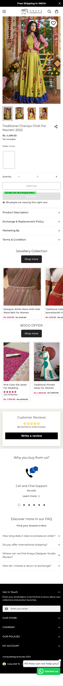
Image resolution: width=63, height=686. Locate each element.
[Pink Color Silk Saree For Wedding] (16, 361)
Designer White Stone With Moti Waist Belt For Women (22, 311)
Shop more (31, 259)
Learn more (30, 496)
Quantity (7, 176)
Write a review (31, 435)
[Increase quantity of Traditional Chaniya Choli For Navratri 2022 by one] (56, 176)
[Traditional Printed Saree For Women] (47, 361)
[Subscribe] (56, 609)
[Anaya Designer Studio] (31, 11)
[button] (56, 11)
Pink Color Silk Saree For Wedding (15, 386)
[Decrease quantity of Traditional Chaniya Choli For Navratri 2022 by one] (19, 176)
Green (9, 160)
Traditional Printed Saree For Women (44, 386)
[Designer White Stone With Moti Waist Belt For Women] (22, 287)
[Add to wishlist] (53, 23)
